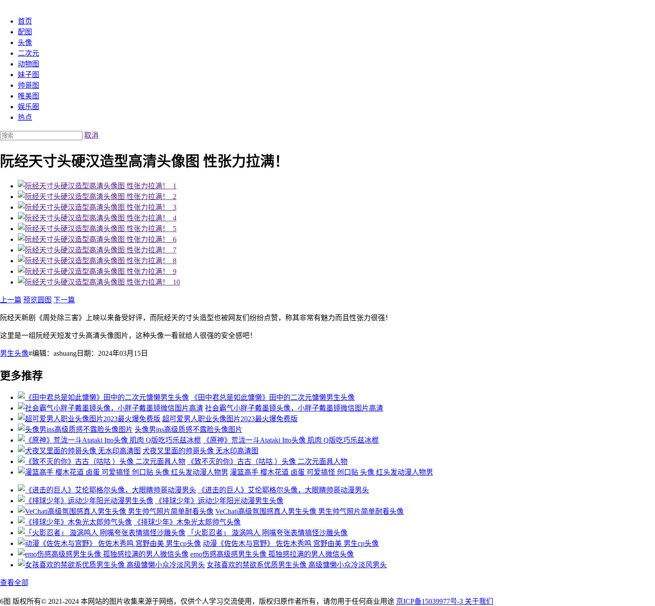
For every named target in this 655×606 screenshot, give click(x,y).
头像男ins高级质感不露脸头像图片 (188, 429)
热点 (25, 117)
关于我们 (479, 601)
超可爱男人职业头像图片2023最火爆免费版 (230, 419)
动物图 (28, 64)
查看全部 (14, 582)
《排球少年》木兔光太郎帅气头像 (187, 522)
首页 (25, 21)
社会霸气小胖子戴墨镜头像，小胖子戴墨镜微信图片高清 (294, 408)
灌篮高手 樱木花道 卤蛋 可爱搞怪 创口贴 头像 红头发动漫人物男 (331, 472)
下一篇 (64, 300)
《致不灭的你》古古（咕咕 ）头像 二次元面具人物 (267, 461)
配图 (25, 32)
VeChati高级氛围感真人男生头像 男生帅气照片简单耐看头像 (309, 511)
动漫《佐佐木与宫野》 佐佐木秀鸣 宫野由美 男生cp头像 (291, 543)
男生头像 (14, 353)
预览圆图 (37, 300)
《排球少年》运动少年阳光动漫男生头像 (219, 500)
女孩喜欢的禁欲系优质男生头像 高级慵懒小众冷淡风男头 (297, 565)
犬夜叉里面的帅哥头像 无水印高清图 (200, 451)
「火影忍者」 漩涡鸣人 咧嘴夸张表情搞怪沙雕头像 (267, 533)
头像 (25, 42)
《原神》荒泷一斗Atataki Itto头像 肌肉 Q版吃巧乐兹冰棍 (291, 440)
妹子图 (28, 74)
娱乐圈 (28, 106)
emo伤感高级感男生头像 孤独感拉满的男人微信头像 (272, 554)
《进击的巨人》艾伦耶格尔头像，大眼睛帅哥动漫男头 (283, 490)
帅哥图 (28, 85)
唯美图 (28, 96)
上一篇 (10, 300)
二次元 (28, 53)
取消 (91, 135)
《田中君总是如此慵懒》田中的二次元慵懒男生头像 (273, 397)
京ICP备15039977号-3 (430, 601)
